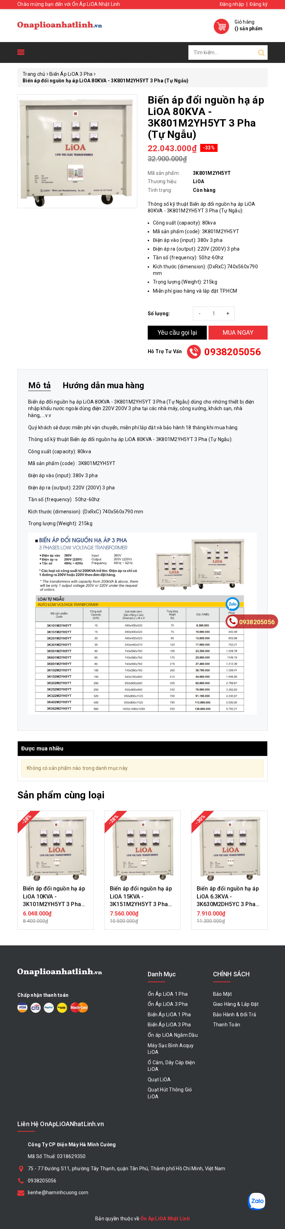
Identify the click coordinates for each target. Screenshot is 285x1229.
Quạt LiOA (159, 1079)
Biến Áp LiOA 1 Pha (169, 1014)
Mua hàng (55, 917)
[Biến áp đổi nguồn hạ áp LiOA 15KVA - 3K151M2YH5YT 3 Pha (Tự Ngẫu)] (142, 848)
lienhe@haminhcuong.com (58, 1192)
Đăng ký (259, 4)
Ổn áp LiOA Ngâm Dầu (173, 1035)
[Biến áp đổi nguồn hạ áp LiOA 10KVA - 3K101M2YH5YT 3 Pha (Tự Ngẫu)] (55, 848)
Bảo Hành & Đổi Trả (234, 1014)
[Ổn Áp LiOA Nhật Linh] (59, 25)
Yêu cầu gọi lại (177, 332)
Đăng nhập (232, 4)
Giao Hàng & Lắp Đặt (236, 1004)
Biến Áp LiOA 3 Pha (169, 1024)
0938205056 (232, 352)
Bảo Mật (222, 994)
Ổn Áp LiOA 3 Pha (168, 1004)
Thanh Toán (227, 1024)
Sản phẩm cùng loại (61, 795)
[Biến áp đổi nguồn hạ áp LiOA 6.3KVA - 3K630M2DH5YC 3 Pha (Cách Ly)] (229, 848)
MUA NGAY (238, 332)
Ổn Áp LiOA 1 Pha (168, 994)
